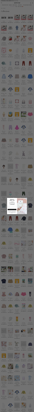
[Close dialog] (26, 198)
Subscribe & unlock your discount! (12, 209)
